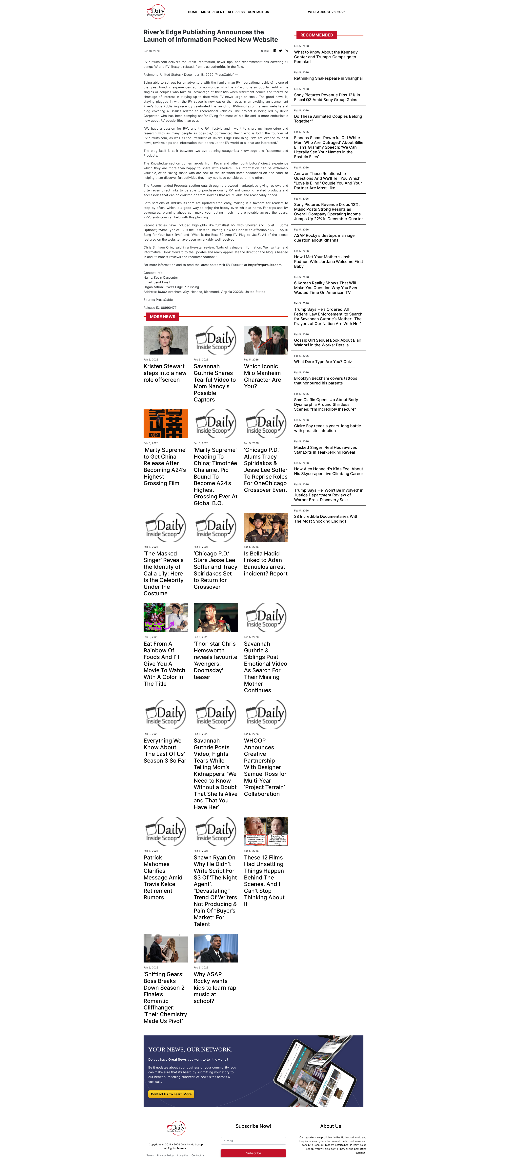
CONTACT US (258, 12)
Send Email (161, 282)
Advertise (182, 1155)
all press (236, 12)
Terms (150, 1155)
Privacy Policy (165, 1155)
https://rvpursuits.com (264, 265)
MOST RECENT (213, 12)
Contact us (198, 1155)
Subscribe (253, 1153)
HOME (193, 12)
